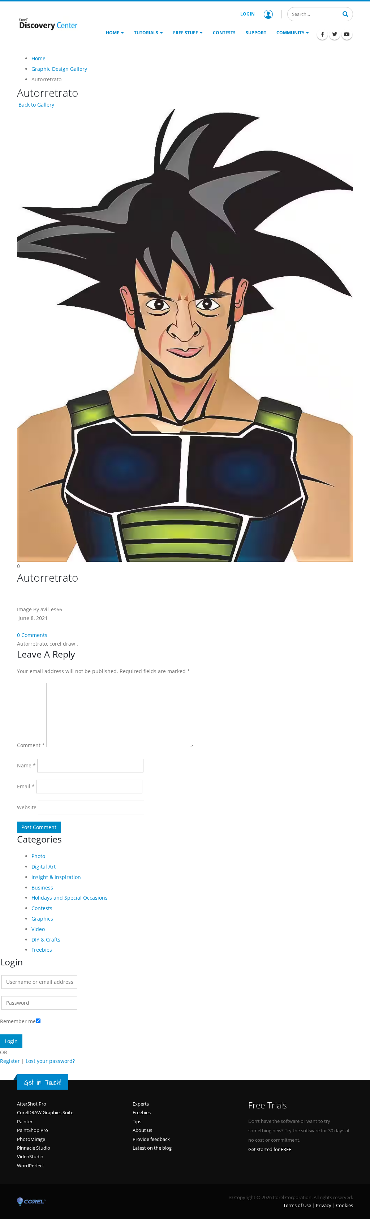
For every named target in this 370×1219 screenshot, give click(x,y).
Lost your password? (50, 1061)
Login (247, 14)
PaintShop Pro (32, 1130)
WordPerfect (30, 1165)
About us (142, 1130)
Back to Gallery (35, 104)
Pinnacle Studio (33, 1148)
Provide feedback (151, 1139)
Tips (137, 1121)
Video (38, 929)
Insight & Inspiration (56, 877)
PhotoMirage (31, 1139)
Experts (141, 1103)
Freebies (41, 949)
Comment (31, 745)
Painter (25, 1121)
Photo (38, 856)
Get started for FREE (269, 1149)
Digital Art (43, 866)
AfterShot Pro (31, 1103)
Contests (41, 908)
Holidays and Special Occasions (69, 897)
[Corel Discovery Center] (47, 23)
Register (10, 1061)
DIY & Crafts (45, 939)
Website (26, 807)
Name (26, 765)
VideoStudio (30, 1156)
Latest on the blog (152, 1148)
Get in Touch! (42, 1082)
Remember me (18, 1021)
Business (42, 887)
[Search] (345, 13)
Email (26, 786)
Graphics (42, 918)
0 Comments (32, 635)
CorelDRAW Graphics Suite (45, 1112)
